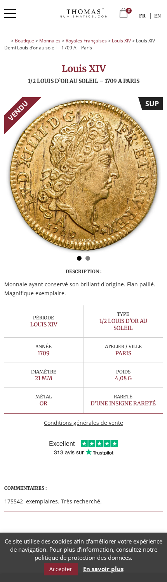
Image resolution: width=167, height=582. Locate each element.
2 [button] (87, 258)
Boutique (24, 40)
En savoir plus (103, 569)
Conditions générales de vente (83, 422)
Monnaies (50, 40)
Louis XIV (121, 40)
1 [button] (79, 258)
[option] (83, 175)
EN (157, 16)
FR (142, 16)
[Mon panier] (123, 13)
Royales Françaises (86, 40)
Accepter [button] (60, 569)
